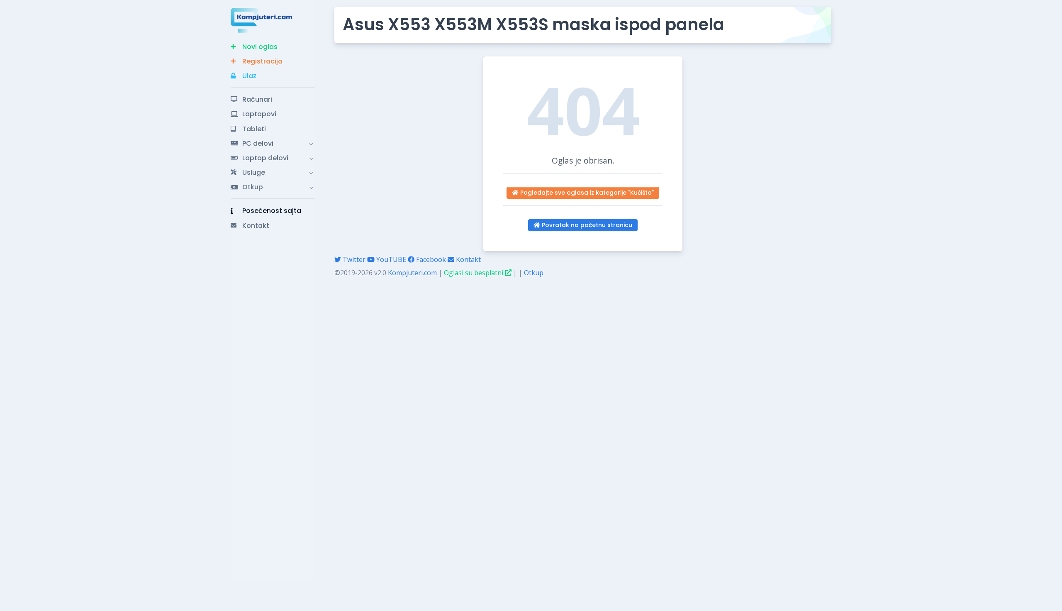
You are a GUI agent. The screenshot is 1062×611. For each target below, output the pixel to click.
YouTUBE (390, 259)
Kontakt (467, 259)
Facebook (430, 259)
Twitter (353, 259)
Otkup (533, 272)
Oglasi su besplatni (474, 272)
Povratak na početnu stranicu (586, 225)
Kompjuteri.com (412, 272)
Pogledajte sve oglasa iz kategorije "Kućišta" (586, 192)
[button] (272, 46)
